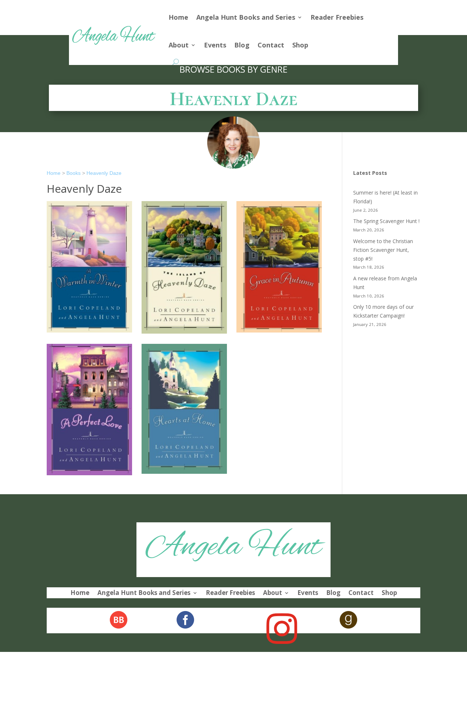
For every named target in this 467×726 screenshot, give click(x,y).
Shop (300, 45)
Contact (271, 45)
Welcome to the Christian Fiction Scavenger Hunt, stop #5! (383, 250)
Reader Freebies (336, 17)
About (179, 45)
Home (178, 17)
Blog (242, 45)
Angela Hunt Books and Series (245, 17)
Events (215, 45)
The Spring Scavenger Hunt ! (386, 221)
